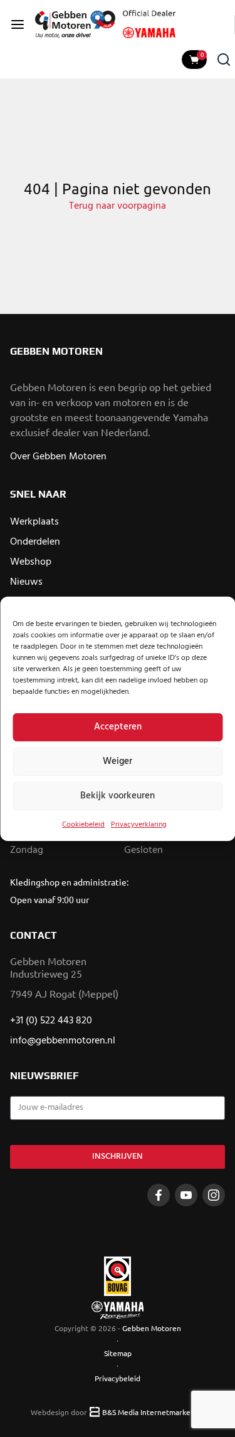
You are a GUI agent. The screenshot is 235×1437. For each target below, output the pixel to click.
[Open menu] (17, 24)
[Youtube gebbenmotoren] (186, 1195)
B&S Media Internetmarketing (153, 1412)
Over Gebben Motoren (58, 456)
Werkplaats (34, 522)
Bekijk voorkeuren (117, 795)
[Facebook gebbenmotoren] (158, 1195)
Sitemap (118, 1353)
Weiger (117, 761)
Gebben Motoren (151, 1328)
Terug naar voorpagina (117, 206)
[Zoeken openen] (223, 59)
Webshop (30, 562)
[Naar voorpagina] (75, 24)
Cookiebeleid (83, 824)
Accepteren (118, 726)
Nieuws (26, 582)
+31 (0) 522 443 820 (51, 1021)
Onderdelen (35, 542)
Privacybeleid (117, 1378)
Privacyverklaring (139, 824)
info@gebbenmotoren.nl (62, 1041)
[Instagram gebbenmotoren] (213, 1195)
